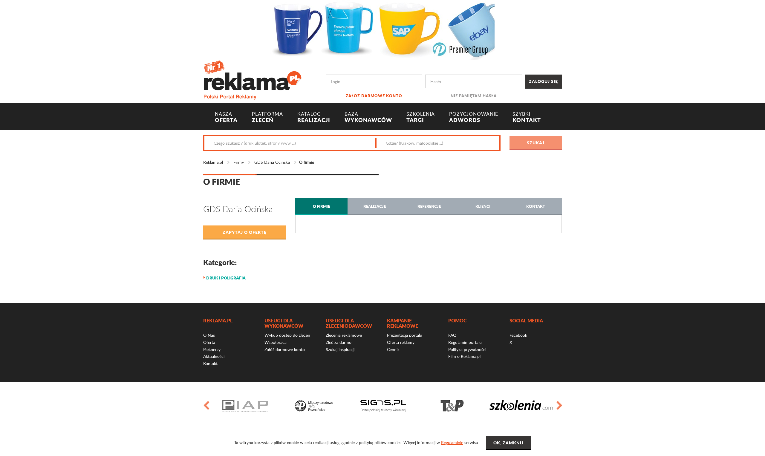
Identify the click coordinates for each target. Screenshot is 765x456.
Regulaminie (452, 442)
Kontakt (535, 206)
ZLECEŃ (267, 117)
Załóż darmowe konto (374, 95)
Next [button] (559, 406)
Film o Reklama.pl (464, 356)
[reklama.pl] (252, 79)
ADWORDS (473, 117)
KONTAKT (526, 117)
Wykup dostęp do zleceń (287, 335)
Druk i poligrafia (226, 278)
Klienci (482, 206)
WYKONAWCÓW (368, 117)
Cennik (393, 349)
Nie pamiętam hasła (474, 95)
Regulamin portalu (465, 342)
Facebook (518, 335)
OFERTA (226, 117)
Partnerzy (212, 349)
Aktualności (213, 356)
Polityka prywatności (467, 349)
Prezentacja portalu (404, 335)
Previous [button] (206, 406)
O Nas (209, 335)
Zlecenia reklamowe (344, 335)
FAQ (452, 335)
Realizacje (374, 206)
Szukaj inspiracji (340, 349)
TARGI (420, 117)
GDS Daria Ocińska (272, 162)
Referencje (429, 206)
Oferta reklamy (400, 342)
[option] (244, 406)
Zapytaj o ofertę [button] (245, 232)
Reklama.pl (213, 162)
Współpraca (275, 342)
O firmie (321, 206)
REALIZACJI (313, 117)
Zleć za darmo (338, 342)
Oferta (209, 342)
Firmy (238, 162)
